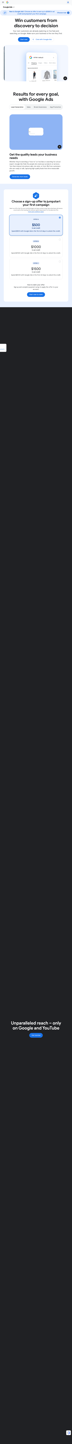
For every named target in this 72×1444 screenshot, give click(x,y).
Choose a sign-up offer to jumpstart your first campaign (36, 203)
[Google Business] (7, 2)
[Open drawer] (3, 2)
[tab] (17, 107)
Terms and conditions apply (36, 211)
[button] (65, 78)
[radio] (36, 225)
